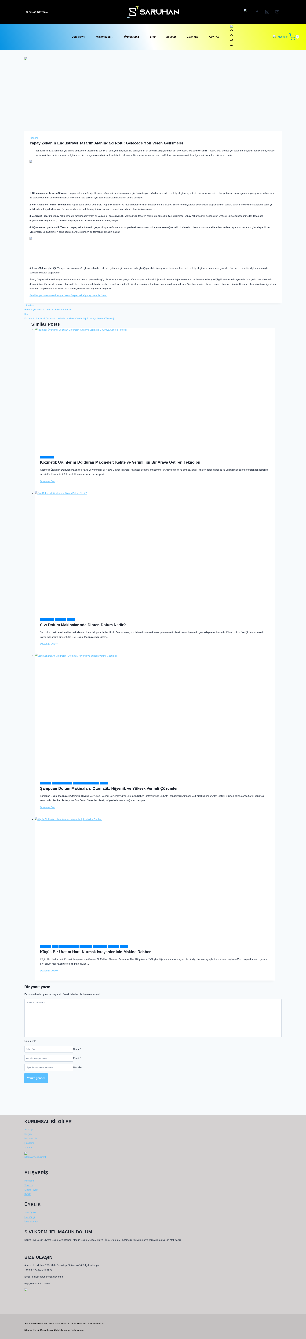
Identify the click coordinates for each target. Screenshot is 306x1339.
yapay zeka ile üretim (95, 295)
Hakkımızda (30, 1138)
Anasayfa (29, 1129)
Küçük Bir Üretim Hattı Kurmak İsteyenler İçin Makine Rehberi (96, 952)
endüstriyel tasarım (40, 295)
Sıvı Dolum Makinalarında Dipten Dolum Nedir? (83, 625)
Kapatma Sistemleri (62, 783)
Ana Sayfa (78, 36)
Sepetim (28, 1185)
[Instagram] (267, 11)
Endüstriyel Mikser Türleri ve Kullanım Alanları (48, 307)
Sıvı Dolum (60, 619)
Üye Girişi (29, 1217)
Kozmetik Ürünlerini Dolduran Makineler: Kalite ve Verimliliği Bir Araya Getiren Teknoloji (69, 316)
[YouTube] (277, 11)
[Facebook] (257, 11)
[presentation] (155, 389)
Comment (30, 1041)
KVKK (27, 1194)
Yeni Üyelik (30, 1212)
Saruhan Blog (47, 457)
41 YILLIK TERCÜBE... (37, 12)
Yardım (28, 1147)
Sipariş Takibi (31, 1189)
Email (77, 1058)
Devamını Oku (49, 481)
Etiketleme (45, 783)
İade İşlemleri (31, 1221)
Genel (55, 946)
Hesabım (29, 1143)
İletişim (171, 36)
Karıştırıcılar (86, 946)
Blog (153, 36)
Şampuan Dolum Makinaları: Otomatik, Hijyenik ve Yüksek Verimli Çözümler (109, 788)
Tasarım (33, 137)
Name (77, 1049)
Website (77, 1067)
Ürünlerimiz (131, 36)
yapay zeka (77, 295)
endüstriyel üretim (60, 295)
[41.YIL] (247, 11)
